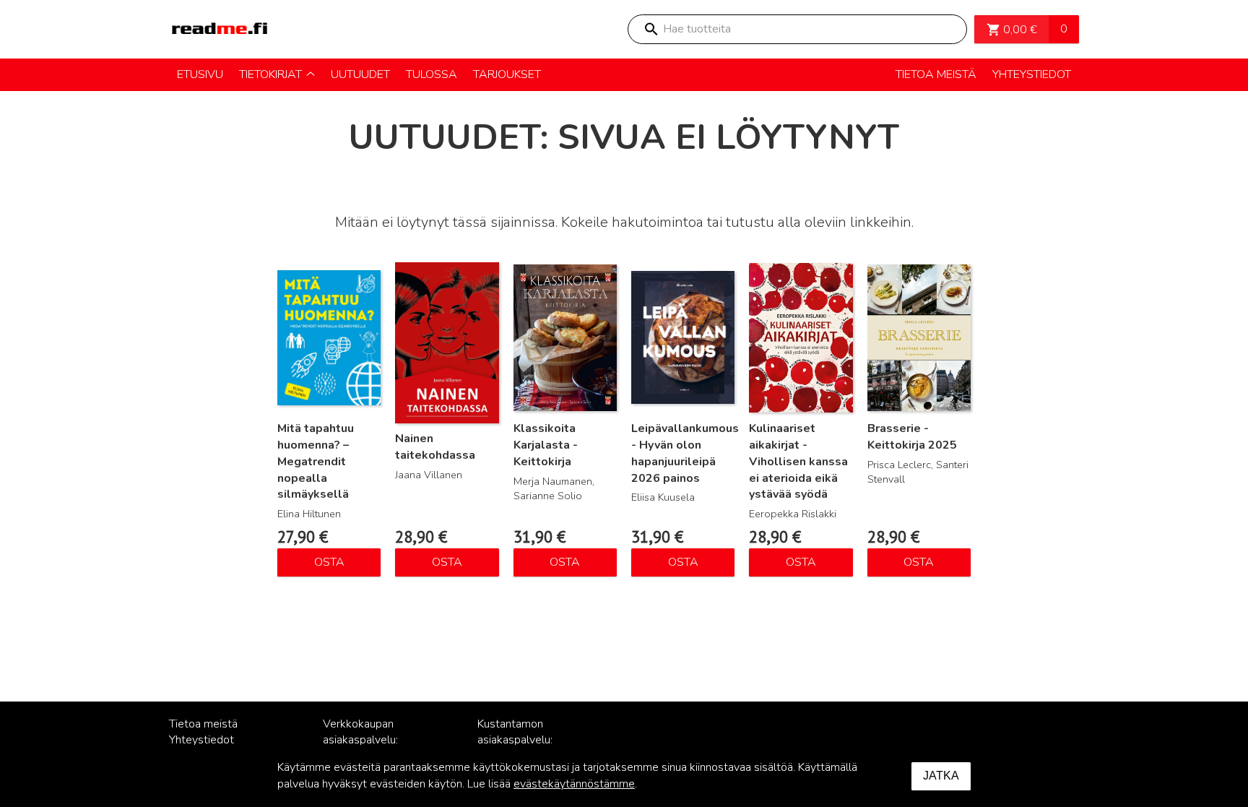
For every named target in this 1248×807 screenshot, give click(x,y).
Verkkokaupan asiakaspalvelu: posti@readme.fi (364, 740)
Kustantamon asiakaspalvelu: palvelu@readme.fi (524, 740)
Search (650, 29)
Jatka (941, 775)
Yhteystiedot (201, 740)
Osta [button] (329, 562)
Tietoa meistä (203, 724)
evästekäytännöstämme (574, 784)
